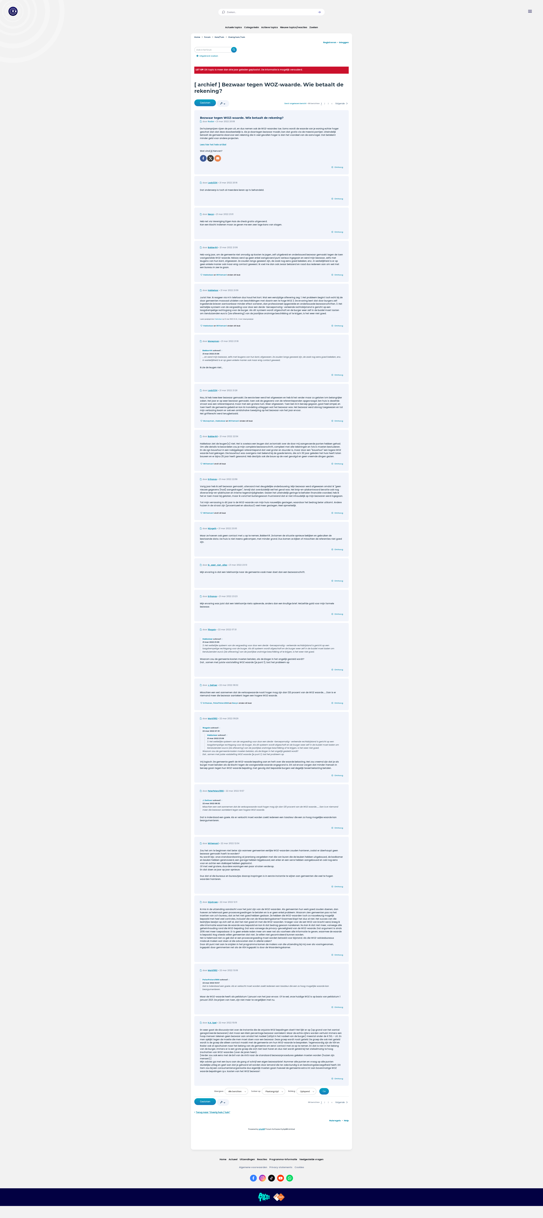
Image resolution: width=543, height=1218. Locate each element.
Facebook (203, 158)
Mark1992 (212, 718)
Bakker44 (213, 247)
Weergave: (219, 1091)
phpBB (262, 1129)
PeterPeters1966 (221, 703)
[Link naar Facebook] (253, 1178)
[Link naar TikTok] (271, 1178)
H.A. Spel (212, 1022)
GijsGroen (213, 902)
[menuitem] (335, 1120)
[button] (319, 12)
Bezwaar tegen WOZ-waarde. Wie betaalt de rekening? (242, 117)
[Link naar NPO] (279, 1197)
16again (212, 629)
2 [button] (324, 103)
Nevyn (211, 214)
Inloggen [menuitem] (344, 42)
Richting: (292, 1091)
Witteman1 (221, 275)
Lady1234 (212, 182)
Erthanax (212, 479)
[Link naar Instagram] (262, 1178)
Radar (211, 121)
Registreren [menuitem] (329, 42)
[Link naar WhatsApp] (289, 1178)
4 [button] (331, 103)
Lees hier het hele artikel (213, 144)
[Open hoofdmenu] (530, 11)
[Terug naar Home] (13, 11)
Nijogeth (212, 528)
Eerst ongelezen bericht (295, 103)
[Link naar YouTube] (280, 1178)
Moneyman (213, 341)
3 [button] (328, 103)
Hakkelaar (208, 275)
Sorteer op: (256, 1091)
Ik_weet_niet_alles (217, 565)
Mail (217, 158)
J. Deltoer (212, 685)
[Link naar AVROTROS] (264, 1197)
